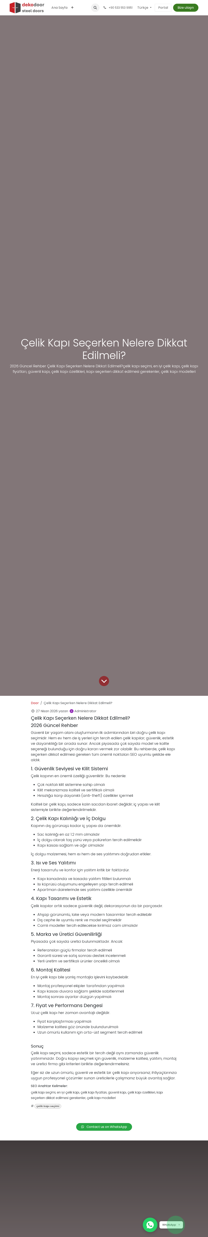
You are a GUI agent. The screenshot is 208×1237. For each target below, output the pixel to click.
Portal (163, 7)
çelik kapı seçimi (47, 1106)
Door (35, 703)
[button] (95, 7)
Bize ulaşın (186, 7)
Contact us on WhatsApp (106, 1126)
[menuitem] (59, 8)
